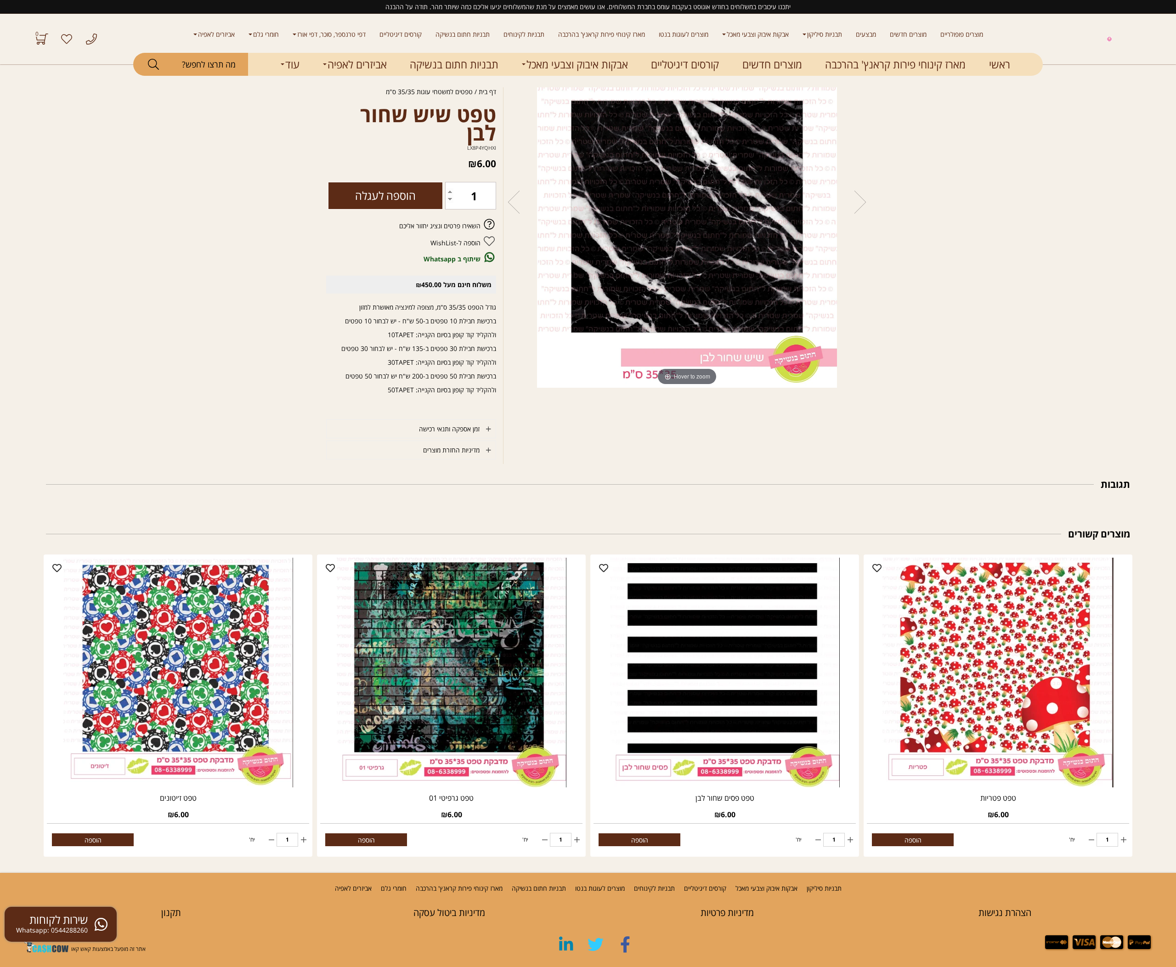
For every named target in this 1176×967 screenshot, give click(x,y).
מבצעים (866, 34)
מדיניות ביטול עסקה (449, 912)
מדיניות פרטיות (727, 912)
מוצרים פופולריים (961, 34)
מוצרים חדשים (908, 34)
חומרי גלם (266, 34)
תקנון (171, 912)
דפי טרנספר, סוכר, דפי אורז (331, 34)
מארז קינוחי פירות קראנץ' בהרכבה (601, 34)
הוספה (913, 840)
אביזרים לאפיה (216, 34)
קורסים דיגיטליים (400, 34)
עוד (292, 64)
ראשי (999, 64)
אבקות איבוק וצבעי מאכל (758, 34)
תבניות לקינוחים (523, 34)
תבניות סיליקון (824, 34)
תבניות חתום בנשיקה (462, 34)
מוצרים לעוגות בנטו (683, 34)
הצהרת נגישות (1004, 912)
